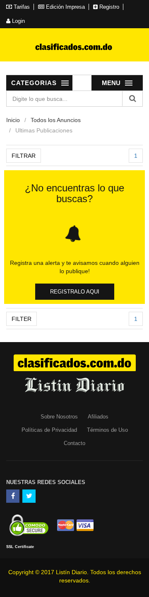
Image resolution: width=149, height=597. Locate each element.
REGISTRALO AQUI (74, 292)
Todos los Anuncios (56, 120)
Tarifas (21, 7)
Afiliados (98, 416)
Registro (108, 7)
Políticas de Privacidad (49, 430)
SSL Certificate (20, 547)
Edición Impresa (64, 7)
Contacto (74, 443)
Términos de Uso (107, 430)
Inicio (13, 120)
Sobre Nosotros (59, 416)
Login (17, 21)
